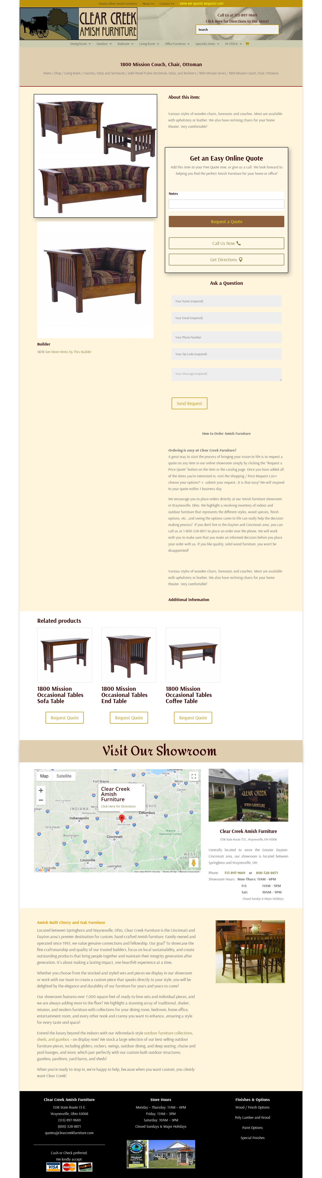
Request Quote (64, 718)
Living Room (147, 44)
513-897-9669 (234, 872)
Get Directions (223, 259)
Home (47, 73)
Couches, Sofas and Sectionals (104, 73)
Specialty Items (205, 44)
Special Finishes (253, 1137)
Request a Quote (226, 221)
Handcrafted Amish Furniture (118, 4)
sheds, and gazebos (53, 1039)
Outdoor (102, 44)
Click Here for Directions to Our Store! (237, 21)
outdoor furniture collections (168, 1033)
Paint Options (252, 1127)
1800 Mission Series (212, 73)
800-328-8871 (267, 872)
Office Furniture (175, 44)
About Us (148, 4)
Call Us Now (223, 243)
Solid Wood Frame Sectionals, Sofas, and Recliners (162, 73)
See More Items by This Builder (68, 351)
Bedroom (123, 44)
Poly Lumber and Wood (252, 1117)
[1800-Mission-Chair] (95, 336)
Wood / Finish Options (252, 1107)
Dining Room (78, 44)
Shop (57, 73)
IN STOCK (231, 44)
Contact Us (167, 4)
